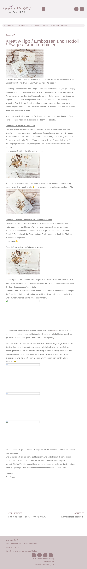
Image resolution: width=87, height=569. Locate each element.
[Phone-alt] (76, 9)
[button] (43, 9)
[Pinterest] (45, 555)
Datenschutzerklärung (43, 559)
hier (54, 330)
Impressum (49, 561)
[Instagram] (39, 555)
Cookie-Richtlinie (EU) (44, 564)
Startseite (7, 25)
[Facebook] (34, 555)
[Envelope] (82, 9)
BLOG (15, 25)
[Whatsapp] (51, 555)
